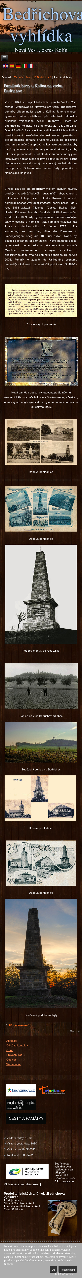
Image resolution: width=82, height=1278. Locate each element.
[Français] (31, 65)
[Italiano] (24, 65)
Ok (53, 1269)
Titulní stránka (23, 77)
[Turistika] (53, 1096)
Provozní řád (14, 1054)
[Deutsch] (18, 65)
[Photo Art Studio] (21, 1110)
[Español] (12, 65)
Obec (9, 1050)
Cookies (11, 1059)
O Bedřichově (42, 77)
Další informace (64, 1274)
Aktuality (11, 1040)
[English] (5, 65)
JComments (75, 1031)
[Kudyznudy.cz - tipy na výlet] (21, 1096)
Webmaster (13, 1064)
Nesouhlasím (68, 1269)
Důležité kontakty (17, 1045)
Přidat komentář (19, 1025)
